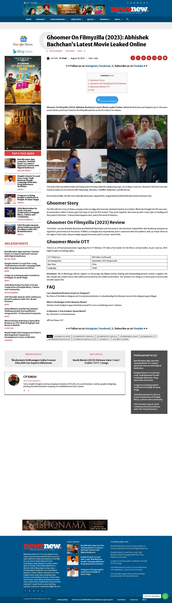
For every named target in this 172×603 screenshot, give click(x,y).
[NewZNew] (129, 10)
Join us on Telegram (108, 101)
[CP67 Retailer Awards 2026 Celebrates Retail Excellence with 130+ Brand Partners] (10, 229)
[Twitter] (144, 3)
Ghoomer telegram (120, 339)
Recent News (24, 170)
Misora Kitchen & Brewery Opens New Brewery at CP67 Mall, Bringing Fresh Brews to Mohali (22, 323)
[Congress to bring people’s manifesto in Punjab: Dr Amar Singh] (10, 199)
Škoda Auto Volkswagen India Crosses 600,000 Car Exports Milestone (33, 361)
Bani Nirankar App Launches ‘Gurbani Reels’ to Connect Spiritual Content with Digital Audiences (28, 163)
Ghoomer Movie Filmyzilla (107, 336)
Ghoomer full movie (62, 336)
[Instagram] (131, 3)
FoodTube (9, 328)
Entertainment (25, 220)
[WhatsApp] (147, 3)
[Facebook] (128, 3)
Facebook (104, 65)
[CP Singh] (49, 58)
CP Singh (63, 58)
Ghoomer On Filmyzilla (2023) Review (107, 83)
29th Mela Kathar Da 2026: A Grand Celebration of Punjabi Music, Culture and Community (28, 212)
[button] (127, 19)
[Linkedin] (134, 3)
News (20, 189)
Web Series (70, 51)
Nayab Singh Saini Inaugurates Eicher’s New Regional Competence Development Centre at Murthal (23, 334)
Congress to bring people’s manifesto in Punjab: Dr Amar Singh (28, 197)
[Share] (141, 3)
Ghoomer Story (96, 80)
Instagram (91, 65)
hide (111, 76)
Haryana (8, 340)
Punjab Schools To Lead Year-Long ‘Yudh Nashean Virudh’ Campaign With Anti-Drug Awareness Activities (28, 181)
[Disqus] (65, 429)
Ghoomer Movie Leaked (129, 336)
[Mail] (138, 3)
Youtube (138, 65)
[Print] (159, 58)
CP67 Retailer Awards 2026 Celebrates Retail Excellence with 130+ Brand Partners (28, 228)
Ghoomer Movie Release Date (59, 339)
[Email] (154, 58)
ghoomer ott (104, 339)
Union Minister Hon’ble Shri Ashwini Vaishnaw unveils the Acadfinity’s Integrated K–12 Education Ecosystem (23, 311)
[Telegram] (165, 58)
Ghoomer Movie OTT (99, 86)
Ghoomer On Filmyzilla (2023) (85, 339)
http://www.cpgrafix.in (31, 381)
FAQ (91, 90)
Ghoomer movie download (83, 336)
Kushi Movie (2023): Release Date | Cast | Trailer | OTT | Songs (96, 361)
